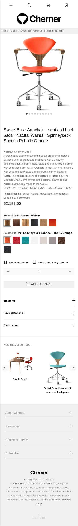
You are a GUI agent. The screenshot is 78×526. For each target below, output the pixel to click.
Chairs (14, 31)
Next (72, 368)
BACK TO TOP (39, 518)
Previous (5, 368)
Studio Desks (20, 379)
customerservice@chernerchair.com (31, 483)
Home (5, 31)
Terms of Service (50, 499)
